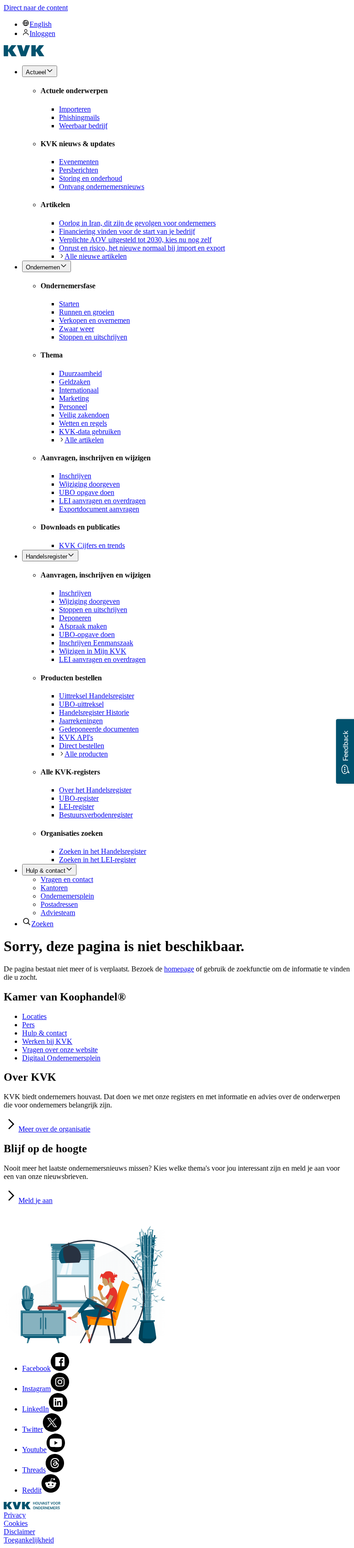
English (41, 24)
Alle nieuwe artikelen (96, 256)
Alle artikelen (84, 440)
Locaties (34, 1016)
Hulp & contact (44, 1033)
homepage (179, 969)
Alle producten (86, 754)
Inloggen (42, 33)
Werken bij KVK (47, 1041)
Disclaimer (19, 1532)
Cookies (16, 1523)
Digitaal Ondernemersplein (61, 1058)
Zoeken (42, 924)
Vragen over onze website (60, 1050)
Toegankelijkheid (29, 1540)
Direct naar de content (36, 8)
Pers (28, 1025)
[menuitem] (186, 24)
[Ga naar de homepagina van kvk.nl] (24, 54)
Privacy (15, 1515)
